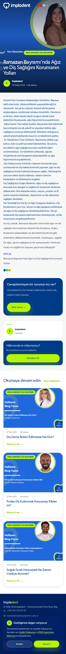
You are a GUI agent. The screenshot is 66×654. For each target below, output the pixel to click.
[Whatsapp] (7, 270)
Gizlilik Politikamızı (27, 632)
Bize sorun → (19, 307)
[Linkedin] (4, 270)
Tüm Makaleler (15, 51)
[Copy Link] (9, 270)
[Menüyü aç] (60, 5)
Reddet (19, 644)
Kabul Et (46, 644)
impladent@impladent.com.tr (22, 615)
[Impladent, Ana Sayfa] (16, 6)
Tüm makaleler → (53, 381)
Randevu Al (33, 358)
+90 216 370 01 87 (16, 610)
